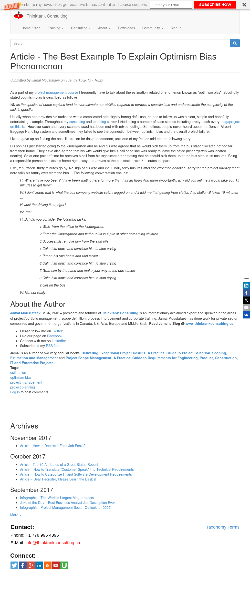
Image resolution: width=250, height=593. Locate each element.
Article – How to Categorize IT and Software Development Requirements (76, 474)
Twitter (57, 330)
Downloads (126, 27)
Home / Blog (31, 27)
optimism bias (20, 377)
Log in (15, 391)
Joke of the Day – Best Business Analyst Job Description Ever (67, 502)
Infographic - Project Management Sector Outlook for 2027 (65, 507)
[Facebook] (246, 292)
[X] (246, 300)
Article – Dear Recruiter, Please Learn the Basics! (58, 479)
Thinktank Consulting (47, 15)
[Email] (246, 307)
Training (54, 27)
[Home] (20, 15)
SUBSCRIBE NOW (215, 4)
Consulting (79, 27)
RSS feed (53, 345)
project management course (56, 92)
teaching (99, 121)
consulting (77, 121)
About (103, 27)
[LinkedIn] (246, 285)
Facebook (54, 335)
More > (15, 514)
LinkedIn (58, 340)
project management (26, 382)
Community (151, 27)
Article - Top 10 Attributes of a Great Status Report (59, 464)
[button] (125, 4)
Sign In (176, 27)
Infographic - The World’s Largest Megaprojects (57, 497)
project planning (22, 387)
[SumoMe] (246, 314)
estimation (18, 372)
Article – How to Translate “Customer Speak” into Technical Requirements (77, 469)
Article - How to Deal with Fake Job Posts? (52, 445)
